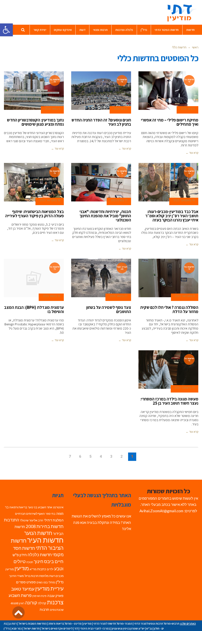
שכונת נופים (57, 609)
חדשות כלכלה (40, 554)
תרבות (44, 609)
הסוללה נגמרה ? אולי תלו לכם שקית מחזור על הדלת (169, 309)
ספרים (21, 582)
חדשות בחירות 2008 (45, 526)
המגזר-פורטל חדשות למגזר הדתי (112, 623)
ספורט (31, 582)
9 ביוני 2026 (188, 108)
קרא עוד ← (192, 153)
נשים (39, 582)
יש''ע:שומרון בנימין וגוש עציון (128, 628)
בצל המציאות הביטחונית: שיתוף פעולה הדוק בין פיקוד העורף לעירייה (34, 213)
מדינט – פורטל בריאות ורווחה (65, 623)
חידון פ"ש (20, 554)
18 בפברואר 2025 (50, 200)
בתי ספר (50, 513)
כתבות (41, 569)
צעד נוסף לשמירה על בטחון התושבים (108, 309)
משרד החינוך (16, 575)
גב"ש (149, 628)
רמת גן (13, 623)
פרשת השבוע (20, 595)
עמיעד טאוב (22, 589)
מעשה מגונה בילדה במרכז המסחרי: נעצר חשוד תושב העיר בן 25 (169, 401)
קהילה (42, 603)
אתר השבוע (45, 507)
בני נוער (32, 507)
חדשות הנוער (38, 533)
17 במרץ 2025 (119, 200)
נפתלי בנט (49, 582)
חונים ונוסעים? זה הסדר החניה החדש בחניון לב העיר (101, 122)
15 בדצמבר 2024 (185, 387)
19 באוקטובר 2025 (184, 200)
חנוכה (29, 562)
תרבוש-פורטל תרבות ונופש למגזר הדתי (156, 623)
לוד (76, 628)
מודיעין (22, 568)
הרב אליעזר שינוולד (31, 520)
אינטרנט (58, 507)
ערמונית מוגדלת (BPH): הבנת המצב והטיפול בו (34, 309)
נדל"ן (60, 582)
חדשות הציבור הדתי (37, 544)
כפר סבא (17, 628)
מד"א (33, 569)
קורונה (31, 602)
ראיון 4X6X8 (17, 603)
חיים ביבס (54, 561)
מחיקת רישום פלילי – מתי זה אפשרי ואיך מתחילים (169, 122)
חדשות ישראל (32, 628)
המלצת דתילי (54, 520)
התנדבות (11, 520)
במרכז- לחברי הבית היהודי (95, 628)
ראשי (195, 47)
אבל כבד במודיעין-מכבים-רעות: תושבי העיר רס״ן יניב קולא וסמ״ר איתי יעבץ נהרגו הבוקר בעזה (171, 216)
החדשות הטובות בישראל (32, 623)
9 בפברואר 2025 (185, 296)
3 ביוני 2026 (120, 108)
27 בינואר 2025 (118, 296)
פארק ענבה (55, 596)
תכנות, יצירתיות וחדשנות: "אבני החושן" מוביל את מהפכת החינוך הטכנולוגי (105, 216)
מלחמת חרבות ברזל (37, 576)
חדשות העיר (45, 539)
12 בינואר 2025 (51, 296)
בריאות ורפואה (18, 507)
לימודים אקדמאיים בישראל (56, 628)
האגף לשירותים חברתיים (30, 513)
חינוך (38, 561)
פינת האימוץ (39, 595)
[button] (6, 29)
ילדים (50, 569)
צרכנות (55, 602)
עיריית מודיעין (49, 589)
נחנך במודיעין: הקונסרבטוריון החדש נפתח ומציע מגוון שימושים (35, 122)
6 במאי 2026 (52, 108)
